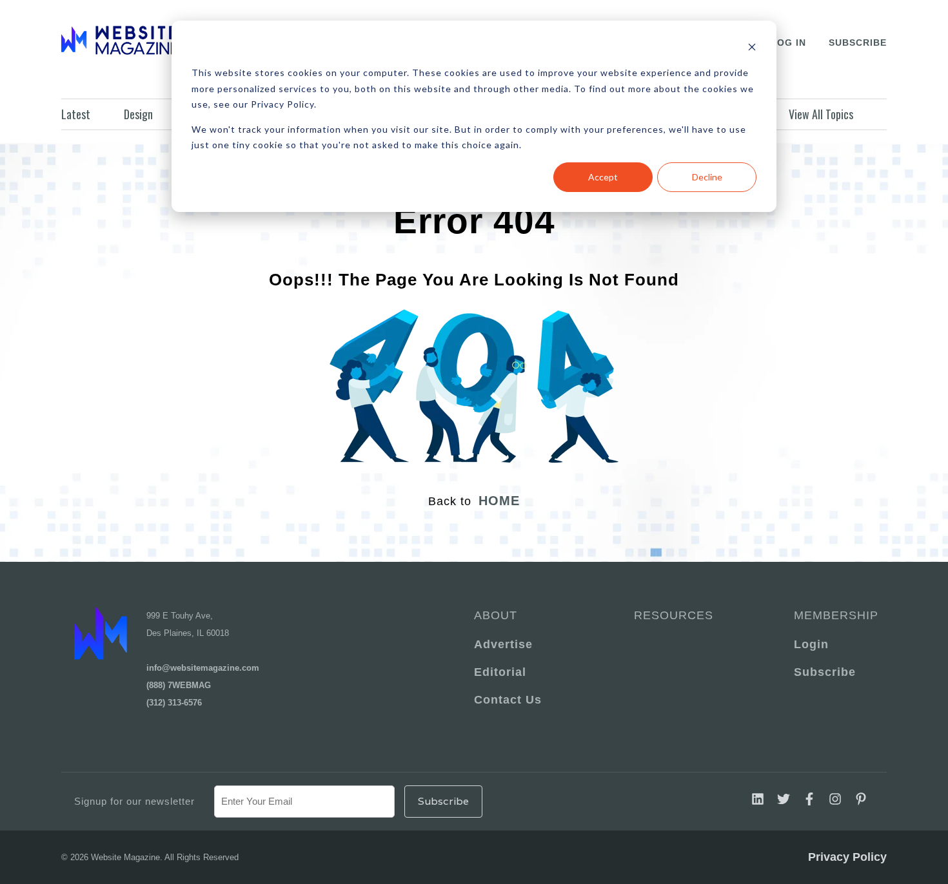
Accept (603, 176)
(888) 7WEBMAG (178, 685)
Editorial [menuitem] (500, 672)
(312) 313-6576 (174, 702)
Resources (673, 615)
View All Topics (821, 114)
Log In (788, 42)
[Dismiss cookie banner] (751, 49)
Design (138, 114)
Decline (707, 176)
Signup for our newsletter (134, 801)
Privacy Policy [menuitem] (847, 856)
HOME (499, 501)
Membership (834, 615)
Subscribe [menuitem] (825, 672)
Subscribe (858, 42)
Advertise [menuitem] (503, 644)
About (495, 615)
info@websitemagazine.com (202, 668)
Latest (75, 114)
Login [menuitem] (811, 644)
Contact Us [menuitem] (508, 699)
